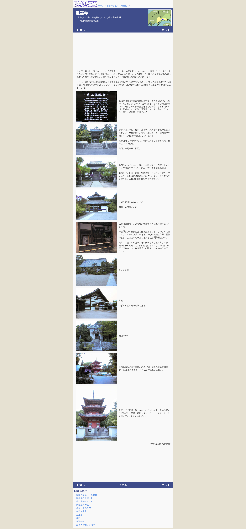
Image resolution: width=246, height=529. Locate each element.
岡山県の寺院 (82, 505)
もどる (123, 485)
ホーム (101, 6)
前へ (82, 29)
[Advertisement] (123, 51)
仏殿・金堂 (81, 511)
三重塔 (79, 515)
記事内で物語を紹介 (85, 525)
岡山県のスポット (84, 498)
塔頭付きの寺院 (83, 508)
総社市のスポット (84, 501)
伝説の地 (80, 521)
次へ (164, 29)
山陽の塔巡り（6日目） (117, 6)
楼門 (78, 518)
